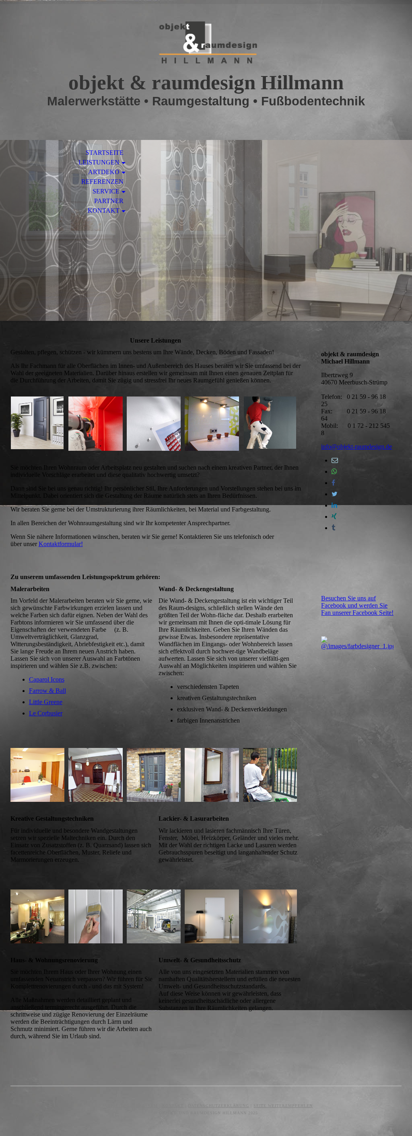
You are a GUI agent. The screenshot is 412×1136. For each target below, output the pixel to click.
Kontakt (103, 210)
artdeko (103, 171)
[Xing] (334, 516)
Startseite (105, 152)
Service (106, 191)
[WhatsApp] (334, 471)
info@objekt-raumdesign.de (356, 446)
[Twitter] (335, 494)
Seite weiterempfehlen (283, 1105)
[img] (206, 43)
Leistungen (98, 162)
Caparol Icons (46, 679)
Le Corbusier (45, 713)
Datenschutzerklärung (218, 1105)
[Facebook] (333, 482)
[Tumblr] (333, 527)
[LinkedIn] (334, 505)
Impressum (144, 1105)
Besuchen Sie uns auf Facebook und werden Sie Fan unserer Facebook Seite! (357, 605)
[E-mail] (335, 460)
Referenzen (102, 181)
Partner (109, 200)
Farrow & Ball (47, 690)
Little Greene (45, 701)
